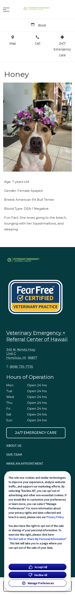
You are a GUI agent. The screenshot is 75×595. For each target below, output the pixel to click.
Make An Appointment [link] (24, 463)
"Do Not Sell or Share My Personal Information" (37, 539)
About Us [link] (13, 445)
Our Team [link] (14, 454)
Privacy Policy (55, 517)
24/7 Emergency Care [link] (36, 433)
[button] (6, 9)
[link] (37, 8)
